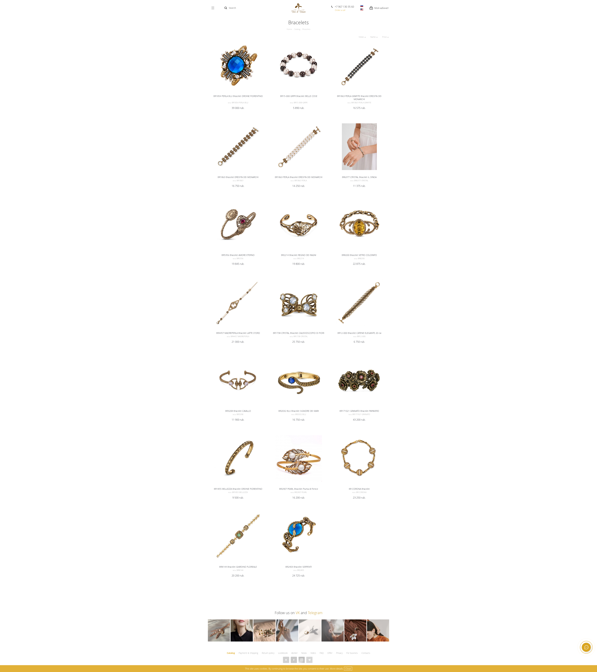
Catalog (231, 652)
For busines (352, 652)
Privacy (339, 652)
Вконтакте (286, 660)
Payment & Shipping (248, 652)
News (304, 652)
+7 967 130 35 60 (344, 6)
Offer (329, 652)
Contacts (365, 652)
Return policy (268, 652)
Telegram (315, 612)
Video (313, 652)
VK (298, 612)
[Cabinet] (379, 8)
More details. (336, 668)
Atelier (294, 652)
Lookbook (283, 652)
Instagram (301, 660)
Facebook (294, 660)
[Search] (225, 8)
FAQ (322, 652)
